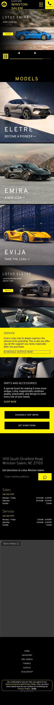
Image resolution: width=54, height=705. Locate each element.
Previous (19, 53)
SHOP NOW (10, 401)
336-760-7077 (8, 494)
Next (35, 53)
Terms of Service (12, 684)
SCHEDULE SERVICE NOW (18, 351)
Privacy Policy (30, 684)
